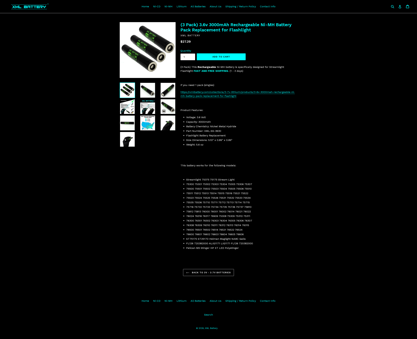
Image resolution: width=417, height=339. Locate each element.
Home (145, 6)
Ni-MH (169, 6)
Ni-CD (156, 6)
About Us (215, 6)
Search (208, 314)
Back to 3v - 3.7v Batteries (211, 272)
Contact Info (267, 6)
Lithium (182, 6)
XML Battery (211, 328)
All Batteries (198, 6)
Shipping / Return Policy (240, 6)
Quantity (185, 50)
